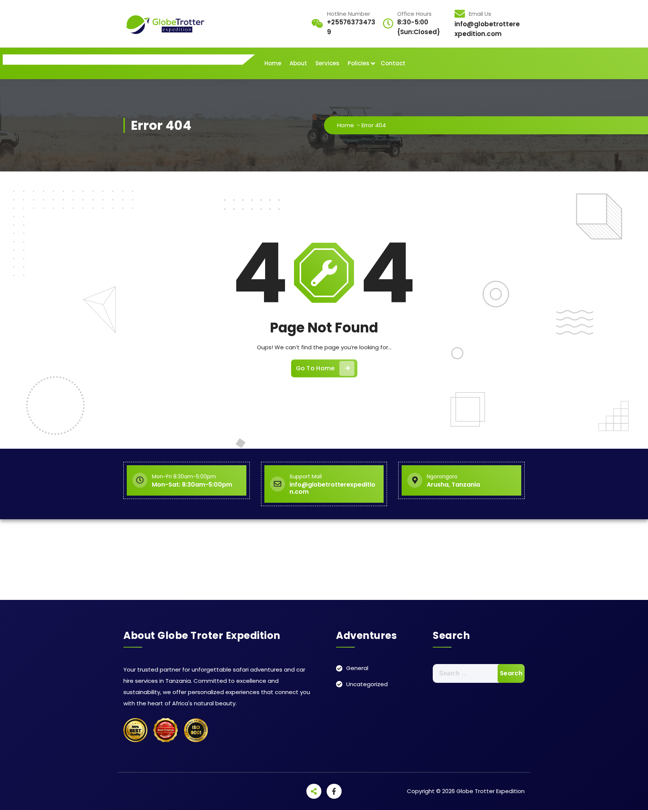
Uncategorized (367, 684)
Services (327, 63)
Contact (393, 63)
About (298, 63)
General (357, 668)
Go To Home (315, 368)
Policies (358, 63)
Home (272, 63)
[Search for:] (479, 673)
